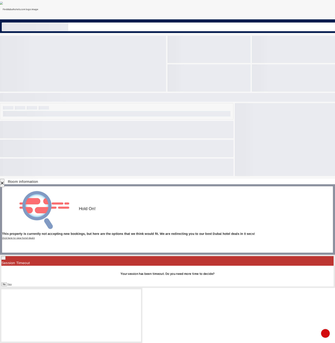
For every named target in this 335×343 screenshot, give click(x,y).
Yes (10, 284)
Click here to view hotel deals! (18, 238)
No (4, 284)
